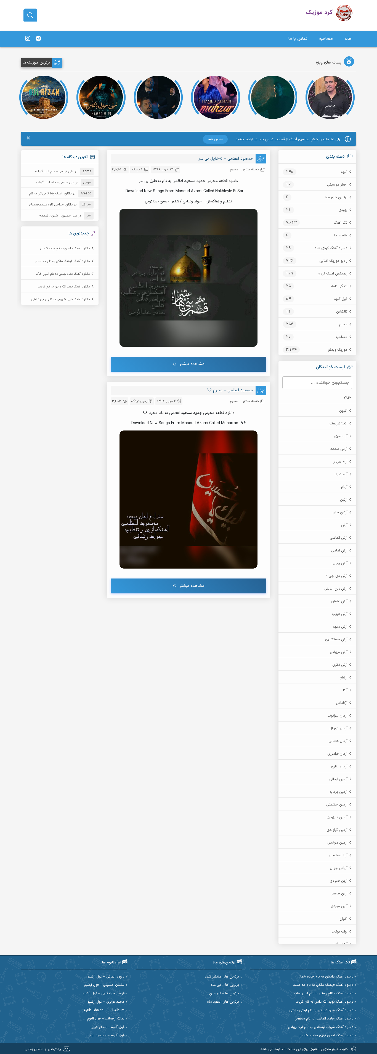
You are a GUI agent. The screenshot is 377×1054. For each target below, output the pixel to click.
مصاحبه (326, 39)
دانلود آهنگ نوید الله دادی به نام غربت (64, 286)
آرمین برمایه (338, 792)
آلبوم (344, 172)
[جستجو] (30, 15)
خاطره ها (340, 235)
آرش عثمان (339, 601)
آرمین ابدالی (338, 779)
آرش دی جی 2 (336, 576)
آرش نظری (339, 665)
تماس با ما (297, 39)
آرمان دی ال (338, 728)
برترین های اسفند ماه (223, 1002)
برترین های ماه (336, 197)
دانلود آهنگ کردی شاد (331, 248)
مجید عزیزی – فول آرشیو (105, 1002)
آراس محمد (338, 449)
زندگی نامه (339, 286)
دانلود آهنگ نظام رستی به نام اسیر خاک (63, 273)
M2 (348, 398)
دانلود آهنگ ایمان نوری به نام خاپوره (326, 1035)
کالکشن (341, 312)
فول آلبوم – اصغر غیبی (107, 1027)
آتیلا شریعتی (338, 423)
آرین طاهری (338, 893)
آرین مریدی (339, 906)
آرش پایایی (339, 563)
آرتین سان (340, 512)
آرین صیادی (338, 881)
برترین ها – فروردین (224, 993)
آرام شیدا (340, 474)
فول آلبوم (340, 299)
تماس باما (215, 139)
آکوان (343, 919)
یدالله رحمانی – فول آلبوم (105, 1018)
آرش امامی (339, 550)
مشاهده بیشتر (192, 364)
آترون (343, 411)
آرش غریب (339, 614)
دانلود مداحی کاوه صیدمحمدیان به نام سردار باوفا (39, 204)
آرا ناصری (340, 436)
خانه (348, 39)
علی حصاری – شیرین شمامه (58, 215)
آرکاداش (341, 703)
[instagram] (27, 39)
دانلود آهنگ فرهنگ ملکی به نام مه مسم (63, 261)
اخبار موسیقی (337, 184)
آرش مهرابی (338, 652)
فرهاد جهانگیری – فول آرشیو (103, 993)
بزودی (342, 210)
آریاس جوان (338, 868)
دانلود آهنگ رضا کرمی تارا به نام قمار (47, 193)
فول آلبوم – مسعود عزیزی (105, 1035)
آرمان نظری (339, 766)
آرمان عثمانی (337, 741)
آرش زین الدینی (335, 588)
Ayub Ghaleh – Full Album (103, 1010)
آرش (344, 525)
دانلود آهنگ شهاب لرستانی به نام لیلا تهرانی (321, 1027)
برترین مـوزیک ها (36, 62)
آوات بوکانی (339, 931)
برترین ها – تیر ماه (225, 985)
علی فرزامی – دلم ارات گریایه (54, 171)
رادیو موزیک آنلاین (333, 261)
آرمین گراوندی (336, 830)
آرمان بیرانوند (337, 715)
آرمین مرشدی (337, 843)
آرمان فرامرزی (337, 754)
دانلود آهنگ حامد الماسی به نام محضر (324, 1018)
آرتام (344, 487)
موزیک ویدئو (337, 350)
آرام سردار (340, 461)
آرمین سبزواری (336, 817)
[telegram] (38, 39)
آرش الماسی (338, 538)
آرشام (343, 677)
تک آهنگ (340, 223)
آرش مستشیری (336, 639)
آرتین (343, 500)
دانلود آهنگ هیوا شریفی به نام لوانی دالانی (60, 299)
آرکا (345, 690)
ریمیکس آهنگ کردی (332, 273)
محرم (343, 324)
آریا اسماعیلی (338, 855)
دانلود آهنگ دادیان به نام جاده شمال (65, 248)
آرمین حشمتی (336, 804)
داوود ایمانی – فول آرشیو (105, 976)
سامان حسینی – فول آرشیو (104, 985)
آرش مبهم (340, 627)
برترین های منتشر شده (222, 976)
